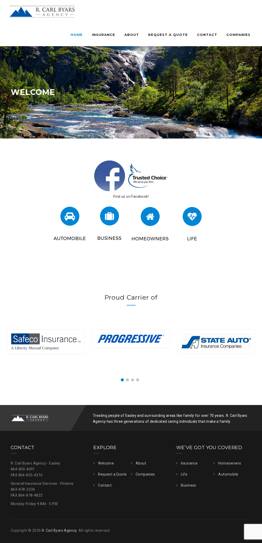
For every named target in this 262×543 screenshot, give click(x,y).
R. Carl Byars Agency (59, 530)
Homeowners (229, 463)
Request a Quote (168, 35)
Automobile (228, 474)
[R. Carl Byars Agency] (42, 11)
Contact (207, 35)
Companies (238, 35)
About (131, 35)
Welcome (106, 463)
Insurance (103, 35)
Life (184, 474)
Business (188, 485)
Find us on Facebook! (131, 196)
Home (77, 35)
